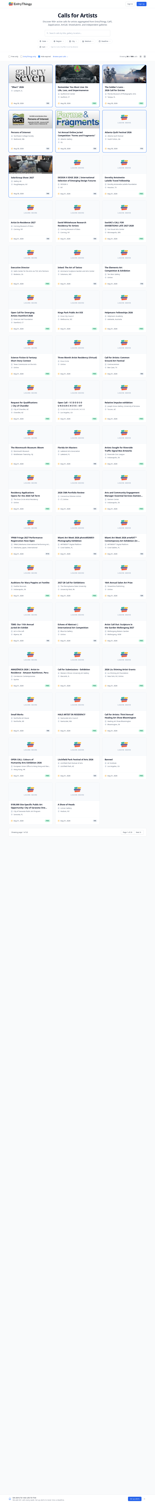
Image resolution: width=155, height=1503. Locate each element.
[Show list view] (140, 56)
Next (137, 832)
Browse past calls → (60, 56)
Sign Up (142, 4)
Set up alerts (135, 1499)
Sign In (130, 4)
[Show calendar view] (144, 56)
